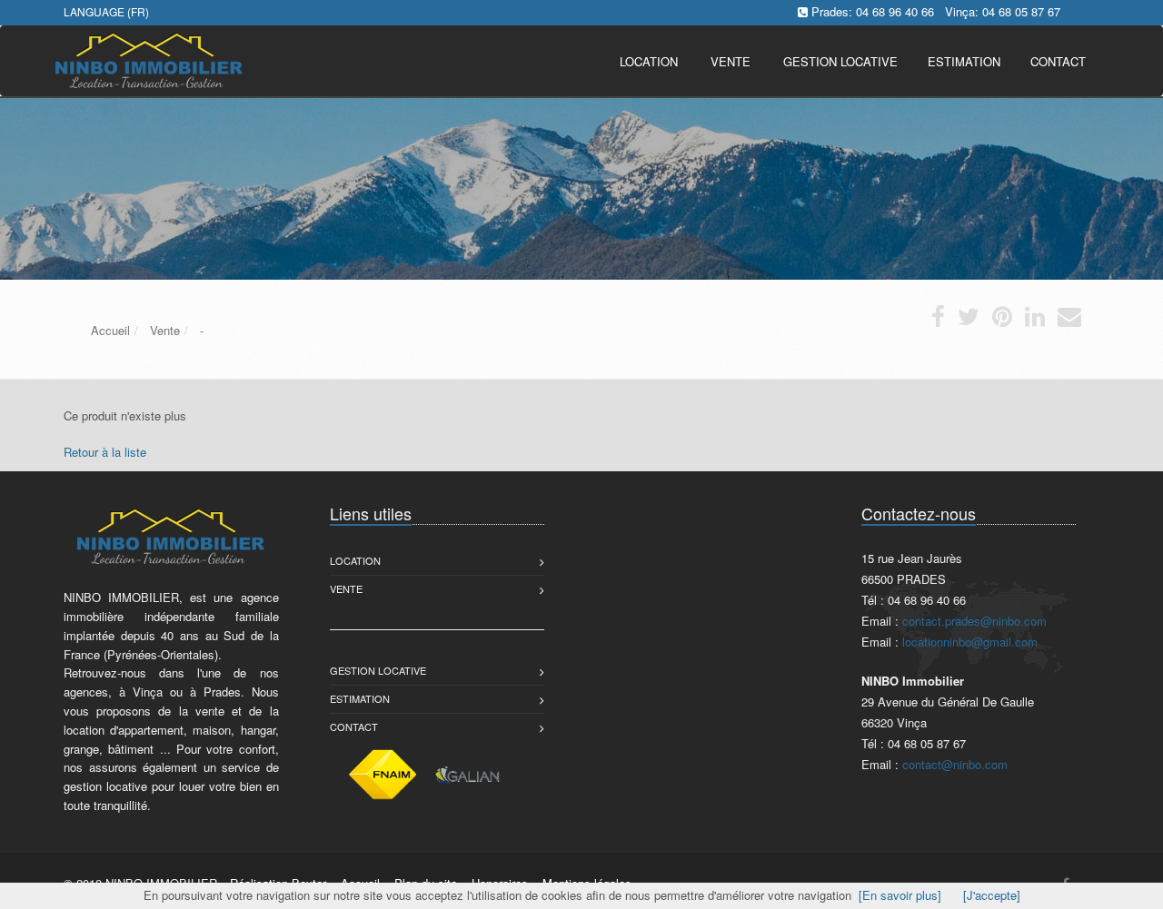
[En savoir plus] (900, 895)
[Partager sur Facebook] (938, 320)
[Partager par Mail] (1069, 320)
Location (649, 61)
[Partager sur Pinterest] (1002, 320)
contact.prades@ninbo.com (974, 620)
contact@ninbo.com (955, 764)
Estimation (360, 698)
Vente (730, 61)
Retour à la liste (105, 451)
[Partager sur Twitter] (968, 320)
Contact (354, 726)
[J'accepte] (991, 895)
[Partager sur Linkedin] (1035, 320)
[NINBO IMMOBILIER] (147, 59)
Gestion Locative (378, 670)
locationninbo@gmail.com (970, 641)
